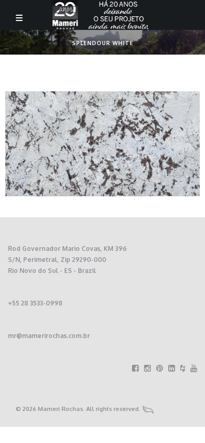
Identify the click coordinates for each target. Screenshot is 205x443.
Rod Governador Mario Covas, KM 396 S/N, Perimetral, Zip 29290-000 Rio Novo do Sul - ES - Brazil (67, 260)
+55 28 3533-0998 (35, 303)
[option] (102, 143)
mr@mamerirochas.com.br (49, 336)
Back (82, 41)
